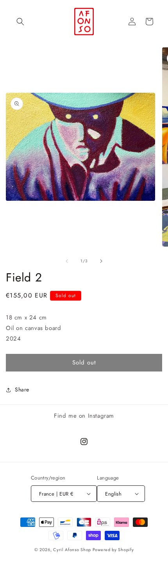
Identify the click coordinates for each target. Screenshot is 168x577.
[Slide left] (66, 261)
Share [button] (22, 389)
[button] (20, 21)
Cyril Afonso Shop (72, 549)
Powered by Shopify (113, 549)
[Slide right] (101, 261)
